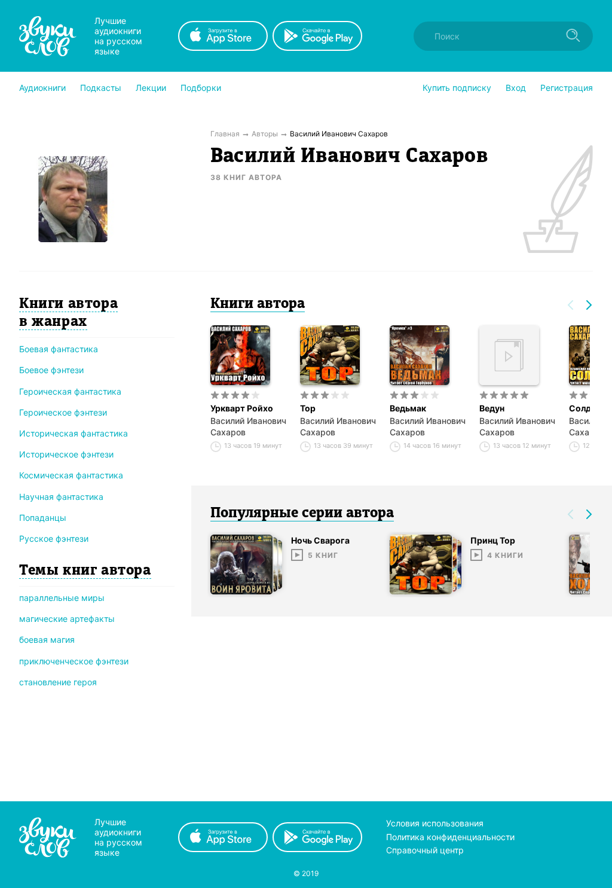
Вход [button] (516, 88)
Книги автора (257, 304)
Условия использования (435, 823)
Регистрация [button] (566, 88)
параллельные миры (62, 598)
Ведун (491, 408)
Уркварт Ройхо (241, 408)
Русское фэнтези (53, 538)
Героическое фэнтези (63, 412)
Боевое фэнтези (51, 370)
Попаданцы (42, 517)
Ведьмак (408, 408)
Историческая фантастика (73, 433)
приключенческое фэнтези (73, 661)
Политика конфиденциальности (450, 837)
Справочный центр (425, 850)
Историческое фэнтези (66, 454)
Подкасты (100, 88)
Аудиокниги (42, 88)
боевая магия (47, 639)
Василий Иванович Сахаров (248, 426)
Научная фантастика (61, 497)
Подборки (200, 88)
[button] (42, 87)
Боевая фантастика (58, 349)
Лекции (151, 88)
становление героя (58, 682)
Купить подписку (457, 88)
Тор (308, 408)
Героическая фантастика (70, 391)
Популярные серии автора (302, 513)
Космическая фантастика (71, 475)
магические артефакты (67, 619)
